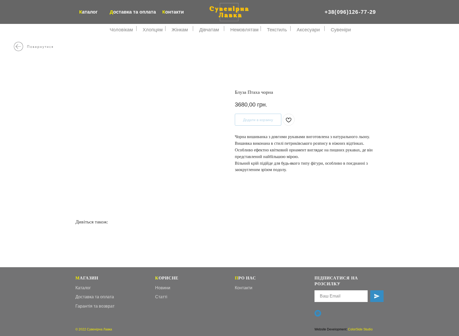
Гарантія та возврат (94, 306)
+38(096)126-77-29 (350, 12)
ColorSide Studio (360, 329)
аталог (88, 12)
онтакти (173, 12)
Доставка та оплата (94, 297)
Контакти (243, 288)
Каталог (83, 288)
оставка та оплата (133, 12)
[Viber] (317, 313)
